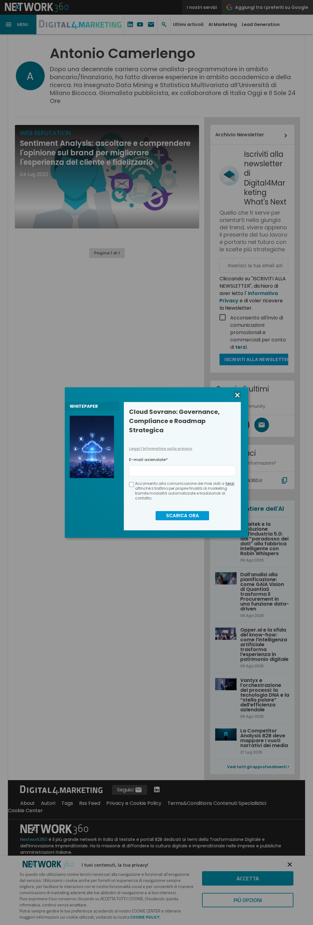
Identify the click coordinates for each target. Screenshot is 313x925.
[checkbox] (131, 484)
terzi (229, 483)
